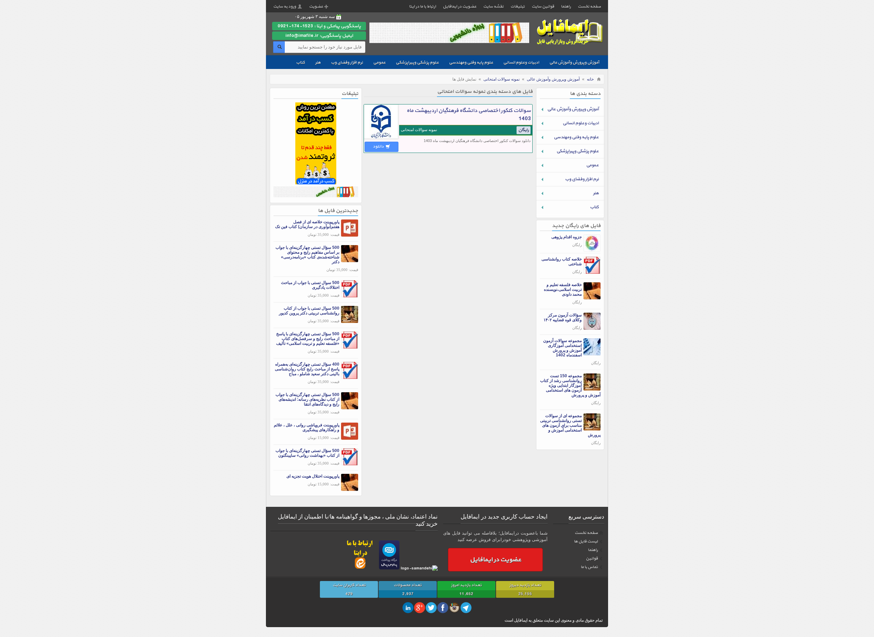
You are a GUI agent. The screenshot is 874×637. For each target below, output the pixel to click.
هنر (318, 62)
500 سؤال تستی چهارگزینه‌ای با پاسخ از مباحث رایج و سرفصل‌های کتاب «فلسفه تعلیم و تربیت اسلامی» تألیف (307, 338)
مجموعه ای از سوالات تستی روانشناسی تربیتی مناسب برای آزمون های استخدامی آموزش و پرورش (570, 425)
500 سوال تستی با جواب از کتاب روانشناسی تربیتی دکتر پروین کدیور (309, 310)
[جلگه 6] (315, 195)
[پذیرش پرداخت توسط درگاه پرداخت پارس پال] (389, 568)
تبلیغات (517, 6)
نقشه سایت (493, 6)
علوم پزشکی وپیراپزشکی (417, 62)
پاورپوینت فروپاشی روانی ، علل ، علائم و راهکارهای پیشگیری (306, 427)
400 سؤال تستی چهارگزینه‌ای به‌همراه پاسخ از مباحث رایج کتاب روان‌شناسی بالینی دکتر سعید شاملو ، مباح (307, 369)
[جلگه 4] (315, 182)
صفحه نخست (589, 6)
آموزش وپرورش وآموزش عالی (574, 62)
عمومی (379, 62)
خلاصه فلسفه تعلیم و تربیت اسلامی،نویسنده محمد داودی (563, 289)
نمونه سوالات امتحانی (501, 79)
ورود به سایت (284, 6)
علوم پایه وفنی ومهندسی (471, 62)
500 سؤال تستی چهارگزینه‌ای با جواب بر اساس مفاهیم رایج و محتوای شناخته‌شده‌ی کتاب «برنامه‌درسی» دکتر (307, 254)
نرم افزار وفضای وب (347, 62)
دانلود (378, 146)
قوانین (592, 558)
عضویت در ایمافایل (459, 6)
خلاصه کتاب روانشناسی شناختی (561, 261)
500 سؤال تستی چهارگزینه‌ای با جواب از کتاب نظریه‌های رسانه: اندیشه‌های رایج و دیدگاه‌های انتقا (307, 399)
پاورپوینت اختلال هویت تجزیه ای (312, 476)
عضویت (316, 6)
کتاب (300, 62)
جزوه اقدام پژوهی (566, 237)
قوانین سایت (543, 6)
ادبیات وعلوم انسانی (521, 62)
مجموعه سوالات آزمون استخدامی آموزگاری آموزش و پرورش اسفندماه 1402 (562, 347)
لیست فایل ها (586, 541)
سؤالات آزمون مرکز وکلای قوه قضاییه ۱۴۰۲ (563, 317)
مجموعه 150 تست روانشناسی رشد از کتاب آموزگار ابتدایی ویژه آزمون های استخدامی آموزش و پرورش (570, 385)
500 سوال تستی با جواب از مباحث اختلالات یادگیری (310, 285)
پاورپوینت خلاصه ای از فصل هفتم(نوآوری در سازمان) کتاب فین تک (307, 224)
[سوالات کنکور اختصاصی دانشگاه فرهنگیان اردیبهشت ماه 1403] (381, 139)
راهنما (566, 6)
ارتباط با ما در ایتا (422, 6)
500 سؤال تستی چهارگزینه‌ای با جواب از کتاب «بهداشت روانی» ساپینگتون (307, 453)
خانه (590, 79)
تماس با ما (589, 567)
